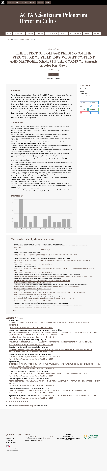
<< (6, 402)
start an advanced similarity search (26, 406)
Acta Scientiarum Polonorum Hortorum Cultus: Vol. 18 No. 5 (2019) (33, 250)
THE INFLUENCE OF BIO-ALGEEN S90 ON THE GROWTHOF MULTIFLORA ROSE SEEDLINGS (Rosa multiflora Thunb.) (45, 299)
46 (23, 402)
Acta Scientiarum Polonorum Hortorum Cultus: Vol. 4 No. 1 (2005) (31, 327)
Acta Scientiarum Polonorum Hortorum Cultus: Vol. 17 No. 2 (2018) (33, 272)
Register (40, 2)
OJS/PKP (40, 440)
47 (25, 402)
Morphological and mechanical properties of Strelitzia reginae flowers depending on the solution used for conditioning (46, 286)
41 (13, 402)
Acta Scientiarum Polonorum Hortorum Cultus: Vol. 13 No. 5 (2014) (31, 344)
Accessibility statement (28, 2)
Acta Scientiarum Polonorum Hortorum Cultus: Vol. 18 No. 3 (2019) (32, 301)
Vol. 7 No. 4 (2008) (24, 39)
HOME (9, 33)
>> (15, 310)
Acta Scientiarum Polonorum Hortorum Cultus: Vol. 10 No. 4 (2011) (32, 385)
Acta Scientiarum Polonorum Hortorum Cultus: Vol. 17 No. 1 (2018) (33, 264)
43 (17, 402)
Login (47, 2)
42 (15, 402)
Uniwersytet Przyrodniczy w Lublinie (44, 437)
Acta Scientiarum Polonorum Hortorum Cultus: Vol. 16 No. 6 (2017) (32, 294)
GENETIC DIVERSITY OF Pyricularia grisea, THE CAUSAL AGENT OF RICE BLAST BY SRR (37, 357)
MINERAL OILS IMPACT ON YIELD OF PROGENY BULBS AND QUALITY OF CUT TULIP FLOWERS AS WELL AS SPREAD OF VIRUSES (49, 293)
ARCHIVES (40, 33)
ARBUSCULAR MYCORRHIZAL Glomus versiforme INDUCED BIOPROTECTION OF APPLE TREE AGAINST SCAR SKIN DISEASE (50, 342)
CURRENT (30, 33)
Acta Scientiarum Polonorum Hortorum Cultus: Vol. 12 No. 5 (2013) (32, 256)
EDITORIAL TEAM (75, 33)
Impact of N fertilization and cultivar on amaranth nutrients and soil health (34, 276)
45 (21, 402)
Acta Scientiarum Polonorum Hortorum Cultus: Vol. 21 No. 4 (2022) (32, 288)
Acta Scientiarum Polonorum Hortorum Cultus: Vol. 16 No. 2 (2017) (31, 376)
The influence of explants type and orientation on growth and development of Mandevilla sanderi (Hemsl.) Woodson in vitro (48, 305)
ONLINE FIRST (19, 33)
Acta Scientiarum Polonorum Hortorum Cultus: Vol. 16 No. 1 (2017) (31, 352)
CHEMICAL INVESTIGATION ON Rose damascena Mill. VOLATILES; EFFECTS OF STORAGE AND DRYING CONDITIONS (47, 390)
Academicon (47, 439)
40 (11, 402)
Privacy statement (13, 2)
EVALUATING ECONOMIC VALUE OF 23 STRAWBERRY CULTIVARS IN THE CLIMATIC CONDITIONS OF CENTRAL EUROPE (48, 373)
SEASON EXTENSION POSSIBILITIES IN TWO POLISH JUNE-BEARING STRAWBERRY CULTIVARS (65, 396)
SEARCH (96, 33)
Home (10, 39)
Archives (15, 39)
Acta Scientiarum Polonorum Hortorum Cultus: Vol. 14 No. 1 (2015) (31, 359)
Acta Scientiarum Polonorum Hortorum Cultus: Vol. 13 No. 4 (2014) (32, 337)
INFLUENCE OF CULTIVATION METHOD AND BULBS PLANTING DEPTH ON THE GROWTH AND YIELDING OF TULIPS (45, 254)
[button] (84, 102)
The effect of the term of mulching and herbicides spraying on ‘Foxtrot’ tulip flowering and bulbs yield (42, 280)
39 (9, 402)
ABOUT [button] (63, 33)
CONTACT (87, 33)
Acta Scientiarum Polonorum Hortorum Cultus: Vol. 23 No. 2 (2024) (73, 276)
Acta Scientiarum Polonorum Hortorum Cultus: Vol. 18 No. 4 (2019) (32, 282)
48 (28, 402)
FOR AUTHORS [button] (51, 33)
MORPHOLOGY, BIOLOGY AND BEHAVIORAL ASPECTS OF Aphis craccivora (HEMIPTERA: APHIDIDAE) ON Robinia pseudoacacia (50, 349)
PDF (53, 74)
